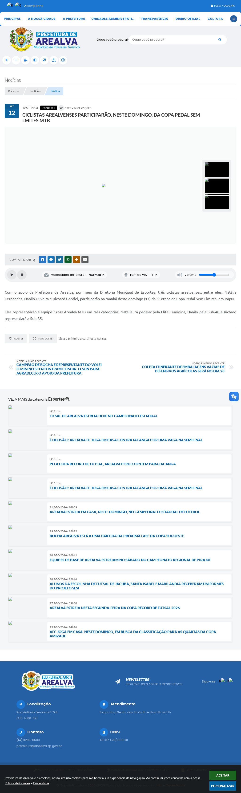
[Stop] (22, 275)
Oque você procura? (112, 39)
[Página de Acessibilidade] (63, 60)
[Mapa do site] (53, 60)
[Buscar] (219, 40)
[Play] (11, 275)
